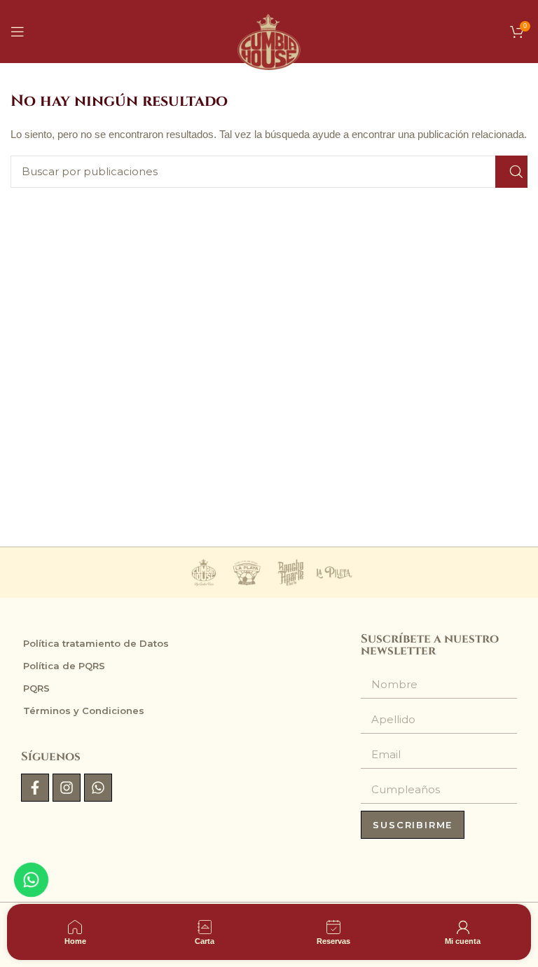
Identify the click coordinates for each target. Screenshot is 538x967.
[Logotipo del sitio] (269, 30)
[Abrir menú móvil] (18, 32)
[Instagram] (67, 788)
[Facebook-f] (35, 788)
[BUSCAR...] (511, 172)
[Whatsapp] (98, 788)
